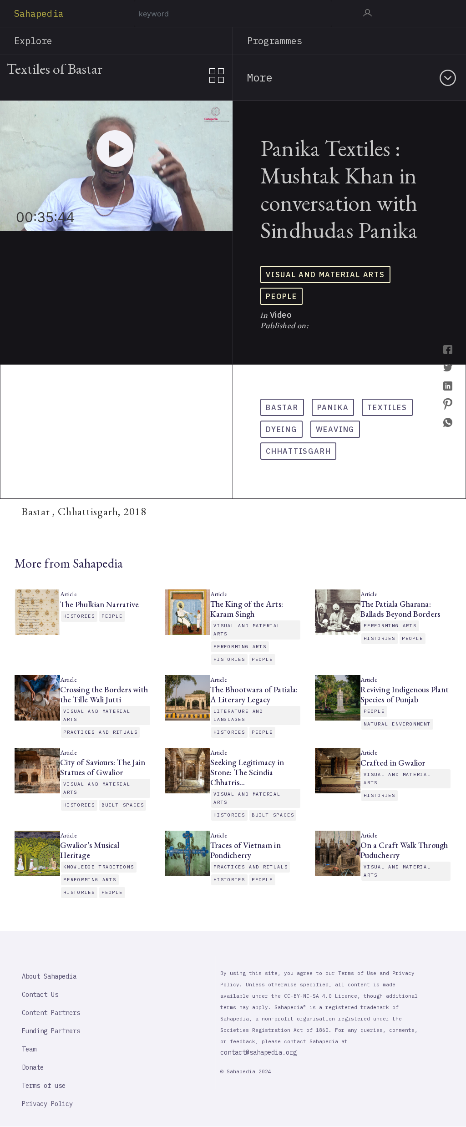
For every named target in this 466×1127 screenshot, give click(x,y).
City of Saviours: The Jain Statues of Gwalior (102, 767)
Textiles (387, 407)
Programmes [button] (274, 41)
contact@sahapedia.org (258, 1052)
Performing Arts (240, 647)
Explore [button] (33, 41)
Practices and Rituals (100, 732)
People (281, 296)
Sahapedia (39, 13)
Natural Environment (397, 724)
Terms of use (44, 1085)
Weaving (335, 429)
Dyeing (281, 429)
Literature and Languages (238, 715)
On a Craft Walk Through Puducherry (404, 850)
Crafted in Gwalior (392, 763)
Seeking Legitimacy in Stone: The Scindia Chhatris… (247, 772)
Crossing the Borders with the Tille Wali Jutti (104, 695)
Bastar (282, 407)
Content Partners (51, 1013)
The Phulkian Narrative (99, 604)
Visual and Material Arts (325, 274)
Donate (33, 1067)
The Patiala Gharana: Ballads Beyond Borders (400, 609)
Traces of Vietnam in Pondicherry (245, 850)
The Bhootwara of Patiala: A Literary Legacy (254, 695)
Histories (79, 616)
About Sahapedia (49, 976)
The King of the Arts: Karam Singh (246, 609)
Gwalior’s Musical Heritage (89, 850)
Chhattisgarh (298, 451)
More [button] (259, 77)
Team (29, 1049)
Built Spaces (122, 805)
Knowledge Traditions (98, 867)
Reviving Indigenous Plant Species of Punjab (404, 695)
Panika (333, 407)
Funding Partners (51, 1031)
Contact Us (40, 994)
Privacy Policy (47, 1104)
